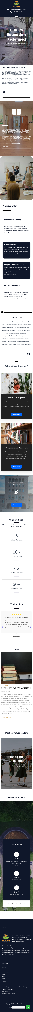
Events (3, 978)
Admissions (5, 972)
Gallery (4, 976)
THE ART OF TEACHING (16, 688)
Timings (4, 967)
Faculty (4, 974)
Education (4, 685)
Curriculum (5, 970)
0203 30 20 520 (6, 991)
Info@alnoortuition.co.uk (8, 993)
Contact (4, 981)
